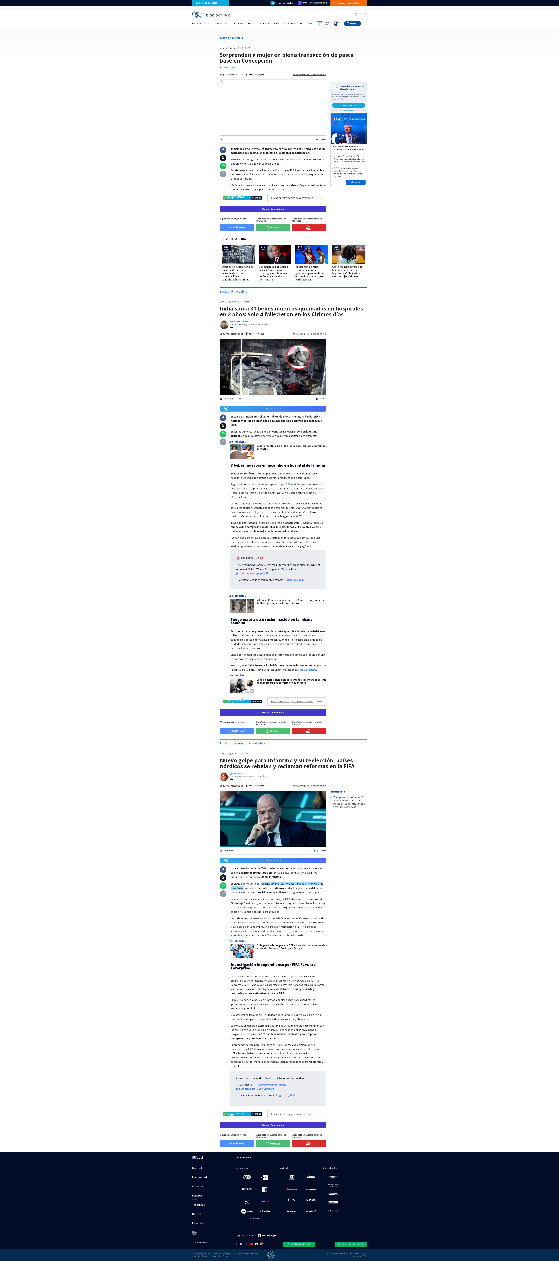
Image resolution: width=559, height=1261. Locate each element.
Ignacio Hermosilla (239, 321)
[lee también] (242, 451)
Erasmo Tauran (231, 67)
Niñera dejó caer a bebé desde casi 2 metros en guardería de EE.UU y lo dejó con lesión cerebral (290, 602)
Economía (238, 23)
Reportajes (198, 1223)
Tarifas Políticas (200, 1242)
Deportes (251, 23)
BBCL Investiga (290, 23)
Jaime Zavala (237, 773)
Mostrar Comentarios (273, 209)
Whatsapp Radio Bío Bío (352, 1244)
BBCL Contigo (306, 23)
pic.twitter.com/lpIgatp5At (253, 573)
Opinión (276, 23)
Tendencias (264, 23)
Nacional (209, 23)
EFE (288, 484)
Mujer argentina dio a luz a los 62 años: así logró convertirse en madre (291, 447)
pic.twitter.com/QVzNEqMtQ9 (255, 1088)
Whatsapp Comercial (301, 1244)
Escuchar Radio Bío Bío (350, 3)
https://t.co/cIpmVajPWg (270, 1084)
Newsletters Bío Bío (284, 3)
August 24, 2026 (294, 579)
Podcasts (196, 23)
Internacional (223, 23)
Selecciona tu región (206, 2)
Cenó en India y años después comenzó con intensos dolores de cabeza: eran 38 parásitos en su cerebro (291, 681)
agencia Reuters (307, 669)
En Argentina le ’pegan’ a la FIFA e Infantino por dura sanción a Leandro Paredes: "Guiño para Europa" (291, 947)
